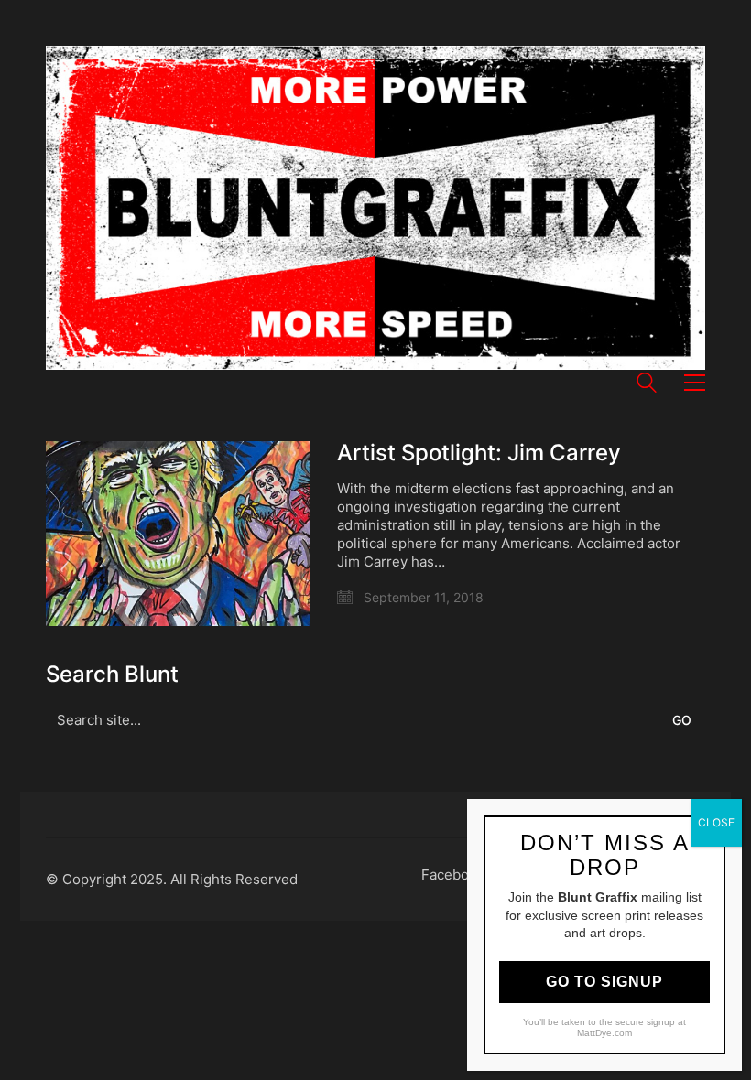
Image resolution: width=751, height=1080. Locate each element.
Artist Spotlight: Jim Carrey (479, 453)
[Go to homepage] (375, 208)
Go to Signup (604, 981)
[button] (694, 382)
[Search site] (647, 385)
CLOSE (716, 822)
